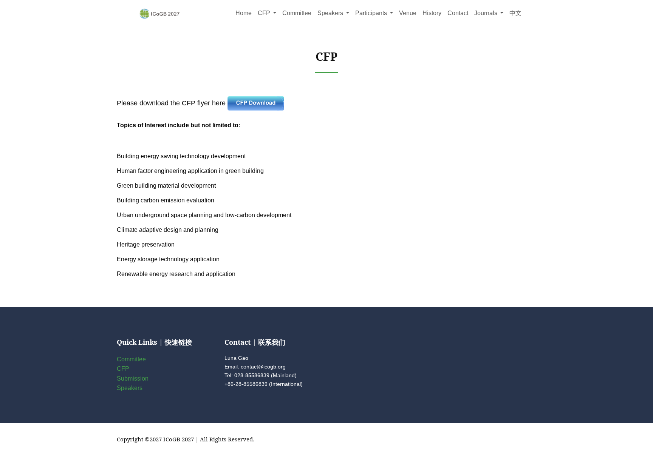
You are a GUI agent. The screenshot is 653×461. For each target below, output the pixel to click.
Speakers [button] (331, 13)
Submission (133, 378)
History (431, 13)
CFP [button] (265, 13)
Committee (296, 13)
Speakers (129, 388)
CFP (123, 368)
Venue (407, 13)
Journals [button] (486, 13)
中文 (515, 13)
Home (243, 13)
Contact (457, 13)
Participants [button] (371, 13)
